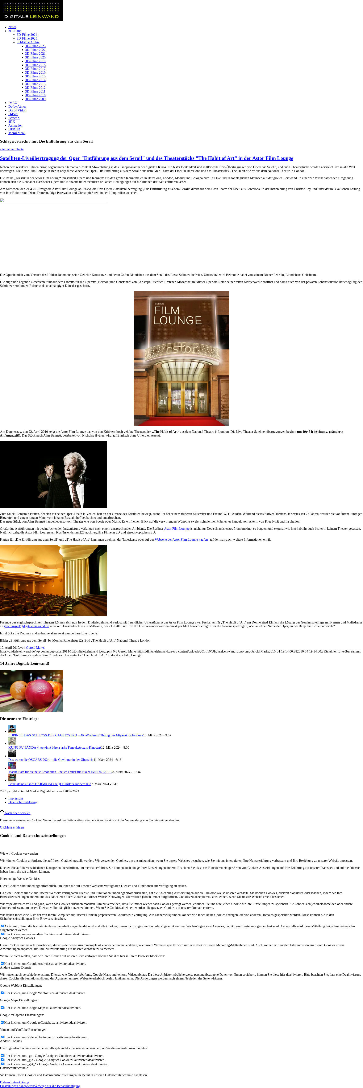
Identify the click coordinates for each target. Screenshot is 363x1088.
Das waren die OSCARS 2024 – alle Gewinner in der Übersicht (50, 759)
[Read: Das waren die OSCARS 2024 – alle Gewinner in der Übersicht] (12, 756)
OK (2, 827)
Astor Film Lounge (176, 528)
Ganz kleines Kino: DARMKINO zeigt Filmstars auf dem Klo (49, 784)
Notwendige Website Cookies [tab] (19, 878)
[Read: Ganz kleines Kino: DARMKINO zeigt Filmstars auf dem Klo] (12, 780)
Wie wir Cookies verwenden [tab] (19, 853)
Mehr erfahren (14, 827)
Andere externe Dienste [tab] (15, 967)
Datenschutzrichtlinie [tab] (14, 1068)
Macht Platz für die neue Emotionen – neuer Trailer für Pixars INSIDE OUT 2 (60, 772)
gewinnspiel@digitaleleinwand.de (26, 626)
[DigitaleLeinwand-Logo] (31, 20)
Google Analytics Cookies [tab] (17, 938)
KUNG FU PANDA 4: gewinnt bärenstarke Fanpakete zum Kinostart (54, 747)
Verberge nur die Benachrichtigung (57, 1086)
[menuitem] (185, 27)
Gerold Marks (35, 647)
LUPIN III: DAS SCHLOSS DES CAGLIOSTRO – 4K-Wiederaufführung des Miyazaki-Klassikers (75, 735)
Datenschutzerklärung (14, 1082)
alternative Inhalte (12, 149)
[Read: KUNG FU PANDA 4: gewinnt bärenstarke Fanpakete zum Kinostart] (12, 743)
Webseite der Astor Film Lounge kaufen (181, 539)
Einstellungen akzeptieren (17, 1086)
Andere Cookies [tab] (11, 1041)
